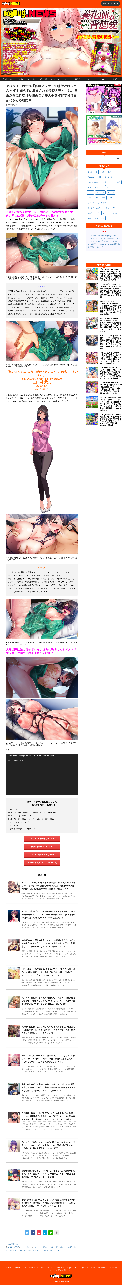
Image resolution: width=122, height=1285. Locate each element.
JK (114, 208)
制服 (89, 187)
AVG (21, 1247)
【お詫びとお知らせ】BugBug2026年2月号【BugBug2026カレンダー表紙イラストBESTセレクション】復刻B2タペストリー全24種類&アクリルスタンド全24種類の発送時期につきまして (104, 241)
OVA (96, 198)
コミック (106, 213)
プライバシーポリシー (31, 1268)
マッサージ (37, 1247)
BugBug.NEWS (72, 1268)
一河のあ (45, 1247)
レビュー (116, 213)
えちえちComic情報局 (98, 1268)
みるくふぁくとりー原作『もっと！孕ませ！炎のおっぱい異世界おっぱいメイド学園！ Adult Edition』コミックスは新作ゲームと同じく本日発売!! (110, 358)
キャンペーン (55, 79)
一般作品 (114, 79)
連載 (118, 182)
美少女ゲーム (7, 79)
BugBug (102, 79)
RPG (111, 182)
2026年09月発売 (19, 79)
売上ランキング (93, 213)
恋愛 (89, 198)
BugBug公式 (84, 1268)
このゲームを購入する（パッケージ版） (42, 862)
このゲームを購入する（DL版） (42, 854)
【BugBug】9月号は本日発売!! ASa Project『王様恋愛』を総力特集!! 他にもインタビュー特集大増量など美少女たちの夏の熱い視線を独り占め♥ (110, 274)
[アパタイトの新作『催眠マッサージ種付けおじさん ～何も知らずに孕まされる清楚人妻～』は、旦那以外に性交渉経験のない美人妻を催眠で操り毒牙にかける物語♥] (45, 1232)
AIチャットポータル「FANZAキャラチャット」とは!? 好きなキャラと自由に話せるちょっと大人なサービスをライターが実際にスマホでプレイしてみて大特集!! (110, 307)
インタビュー (90, 79)
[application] (42, 774)
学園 (99, 177)
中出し (51, 1247)
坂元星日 (40, 1250)
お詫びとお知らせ (46, 1268)
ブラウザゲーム (103, 203)
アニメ (67, 79)
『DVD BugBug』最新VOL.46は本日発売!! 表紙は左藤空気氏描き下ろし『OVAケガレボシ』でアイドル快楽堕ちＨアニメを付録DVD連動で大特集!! (111, 387)
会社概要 (9, 1268)
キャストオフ (99, 218)
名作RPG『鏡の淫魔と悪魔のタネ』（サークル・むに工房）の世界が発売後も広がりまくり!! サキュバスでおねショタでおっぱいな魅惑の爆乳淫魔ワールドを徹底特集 (111, 403)
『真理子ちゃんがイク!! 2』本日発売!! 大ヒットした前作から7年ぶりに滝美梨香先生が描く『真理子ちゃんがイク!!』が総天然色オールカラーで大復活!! (111, 373)
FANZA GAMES (93, 182)
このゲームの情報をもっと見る (41, 838)
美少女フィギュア (94, 208)
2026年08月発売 (31, 79)
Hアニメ (111, 192)
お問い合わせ (60, 1268)
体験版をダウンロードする (42, 846)
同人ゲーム (78, 79)
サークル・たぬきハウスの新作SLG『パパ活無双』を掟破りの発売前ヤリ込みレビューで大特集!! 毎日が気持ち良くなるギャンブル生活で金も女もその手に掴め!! (110, 342)
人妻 (56, 1247)
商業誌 (111, 198)
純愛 (103, 198)
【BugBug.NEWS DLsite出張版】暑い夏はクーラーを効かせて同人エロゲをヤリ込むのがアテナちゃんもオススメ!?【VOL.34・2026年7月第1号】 (110, 419)
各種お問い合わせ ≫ (110, 3)
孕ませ (46, 1250)
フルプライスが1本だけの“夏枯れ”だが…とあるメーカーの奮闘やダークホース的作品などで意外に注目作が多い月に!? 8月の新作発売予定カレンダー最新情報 (110, 290)
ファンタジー (111, 187)
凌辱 (104, 182)
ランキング (108, 177)
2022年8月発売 (13, 1247)
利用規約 (17, 1268)
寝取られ (91, 203)
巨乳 (51, 1250)
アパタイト (28, 1247)
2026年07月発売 (43, 79)
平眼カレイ (57, 1250)
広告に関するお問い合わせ (62, 1270)
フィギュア (100, 192)
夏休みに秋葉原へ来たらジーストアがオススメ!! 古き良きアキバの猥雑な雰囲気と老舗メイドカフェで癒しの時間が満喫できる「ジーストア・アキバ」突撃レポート (110, 324)
